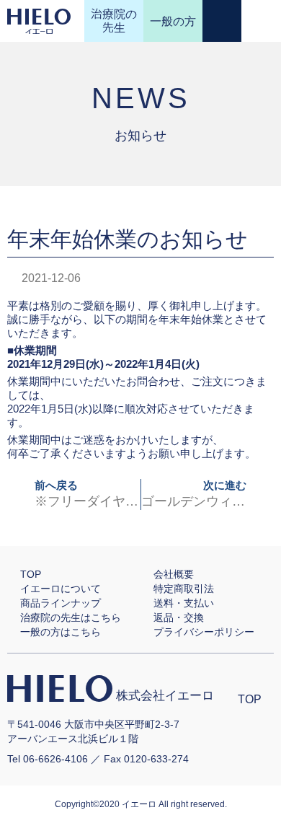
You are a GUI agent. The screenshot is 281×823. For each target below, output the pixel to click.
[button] (261, 21)
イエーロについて (60, 588)
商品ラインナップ (60, 603)
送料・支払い (183, 603)
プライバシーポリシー (203, 632)
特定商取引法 (183, 588)
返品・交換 (178, 617)
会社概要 (173, 574)
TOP (30, 574)
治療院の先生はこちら (70, 617)
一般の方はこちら (60, 632)
